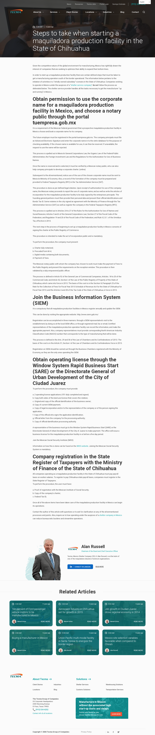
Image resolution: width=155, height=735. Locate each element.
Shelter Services (82, 685)
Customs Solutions (83, 690)
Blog (122, 12)
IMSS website (82, 446)
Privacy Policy (86, 732)
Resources (79, 4)
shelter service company (81, 85)
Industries (107, 12)
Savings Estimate (118, 4)
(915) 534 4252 (138, 4)
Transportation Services (114, 690)
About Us (37, 12)
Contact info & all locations (42, 713)
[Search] (144, 12)
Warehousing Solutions (114, 685)
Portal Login (104, 4)
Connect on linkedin (82, 567)
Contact (135, 12)
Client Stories (72, 12)
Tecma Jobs (91, 4)
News (69, 4)
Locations (90, 12)
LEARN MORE (116, 714)
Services (53, 12)
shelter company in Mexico (110, 515)
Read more (100, 567)
